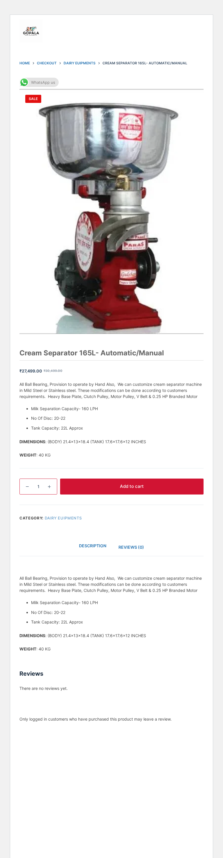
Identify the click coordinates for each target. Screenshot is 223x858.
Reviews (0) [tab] (131, 547)
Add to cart (132, 486)
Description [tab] (92, 545)
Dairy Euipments (63, 518)
